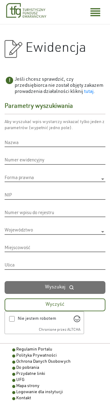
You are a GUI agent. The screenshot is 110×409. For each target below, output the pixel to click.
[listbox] (55, 179)
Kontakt (23, 398)
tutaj (89, 92)
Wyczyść (55, 304)
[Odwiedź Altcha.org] (77, 319)
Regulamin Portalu (34, 349)
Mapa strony (27, 386)
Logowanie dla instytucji (39, 392)
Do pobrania (27, 368)
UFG (20, 380)
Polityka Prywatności (36, 356)
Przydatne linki (30, 374)
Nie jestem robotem (37, 319)
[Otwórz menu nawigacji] (95, 12)
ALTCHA (73, 330)
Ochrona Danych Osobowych (43, 362)
